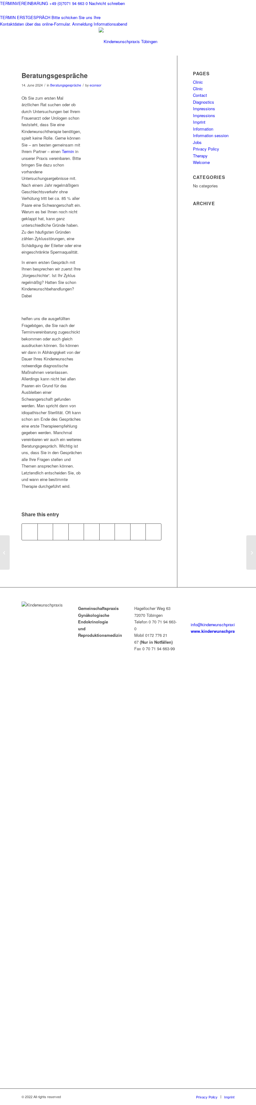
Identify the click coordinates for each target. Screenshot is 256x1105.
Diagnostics (203, 102)
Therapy (200, 156)
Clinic (198, 82)
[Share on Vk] (122, 532)
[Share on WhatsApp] (60, 532)
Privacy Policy (206, 149)
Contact (200, 95)
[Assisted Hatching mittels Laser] (5, 552)
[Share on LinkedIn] (91, 532)
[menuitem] (207, 1096)
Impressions (204, 108)
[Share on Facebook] (29, 532)
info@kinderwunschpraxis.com (218, 624)
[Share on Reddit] (138, 532)
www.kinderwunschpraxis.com (220, 631)
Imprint (199, 122)
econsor (95, 85)
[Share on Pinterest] (76, 532)
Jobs (197, 142)
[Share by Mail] (153, 532)
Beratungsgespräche (65, 85)
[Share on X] (45, 532)
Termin (68, 151)
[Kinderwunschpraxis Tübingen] (128, 41)
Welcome (201, 162)
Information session (211, 135)
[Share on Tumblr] (107, 532)
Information (203, 129)
